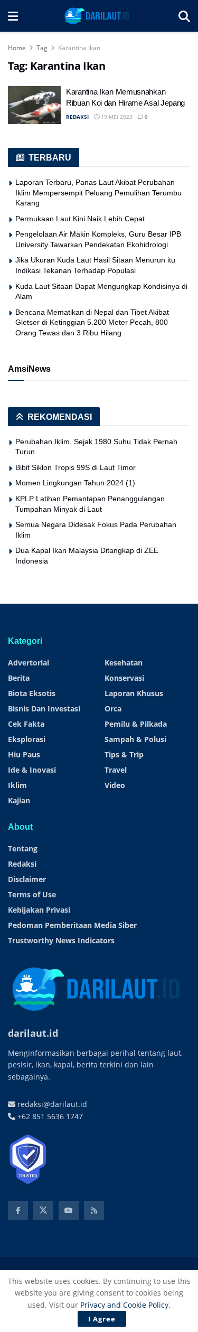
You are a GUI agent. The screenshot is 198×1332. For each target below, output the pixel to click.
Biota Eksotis (31, 693)
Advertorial (28, 663)
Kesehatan (124, 663)
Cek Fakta (26, 724)
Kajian (19, 800)
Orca (113, 708)
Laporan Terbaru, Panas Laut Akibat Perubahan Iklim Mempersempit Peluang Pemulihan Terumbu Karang (98, 192)
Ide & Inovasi (32, 770)
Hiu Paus (24, 754)
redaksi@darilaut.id (51, 1104)
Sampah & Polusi (135, 739)
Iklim (17, 785)
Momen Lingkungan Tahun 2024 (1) (75, 483)
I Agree (102, 1319)
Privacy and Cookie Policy (124, 1305)
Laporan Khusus (134, 693)
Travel (116, 770)
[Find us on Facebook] (18, 1210)
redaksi (77, 116)
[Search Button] (184, 16)
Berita (19, 678)
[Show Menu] (13, 16)
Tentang (22, 848)
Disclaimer (27, 879)
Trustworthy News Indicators (61, 940)
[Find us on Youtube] (69, 1210)
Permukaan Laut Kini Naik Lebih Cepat (80, 218)
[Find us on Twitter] (43, 1210)
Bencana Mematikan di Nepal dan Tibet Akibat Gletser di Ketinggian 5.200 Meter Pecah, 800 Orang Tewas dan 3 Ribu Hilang (92, 322)
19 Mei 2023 (116, 116)
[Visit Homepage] (98, 15)
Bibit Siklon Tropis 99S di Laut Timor (75, 467)
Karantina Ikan (79, 47)
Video (115, 785)
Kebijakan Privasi (39, 910)
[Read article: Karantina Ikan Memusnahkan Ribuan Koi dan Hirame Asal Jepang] (34, 105)
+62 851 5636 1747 (49, 1116)
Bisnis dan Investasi (44, 708)
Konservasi (124, 678)
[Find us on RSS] (94, 1210)
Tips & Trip (124, 754)
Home (17, 47)
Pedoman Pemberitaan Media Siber (72, 925)
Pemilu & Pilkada (136, 724)
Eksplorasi (26, 739)
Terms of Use (32, 894)
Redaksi (22, 864)
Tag (42, 47)
